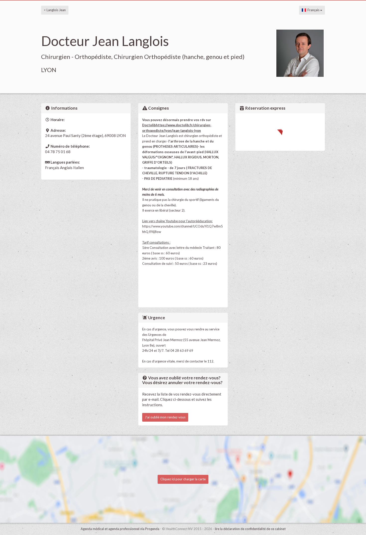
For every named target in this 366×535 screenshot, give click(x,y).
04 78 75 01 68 (57, 151)
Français (313, 10)
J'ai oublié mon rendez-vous (165, 417)
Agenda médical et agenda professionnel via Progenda (120, 529)
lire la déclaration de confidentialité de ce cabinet (250, 529)
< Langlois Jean (55, 10)
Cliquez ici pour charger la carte (183, 479)
